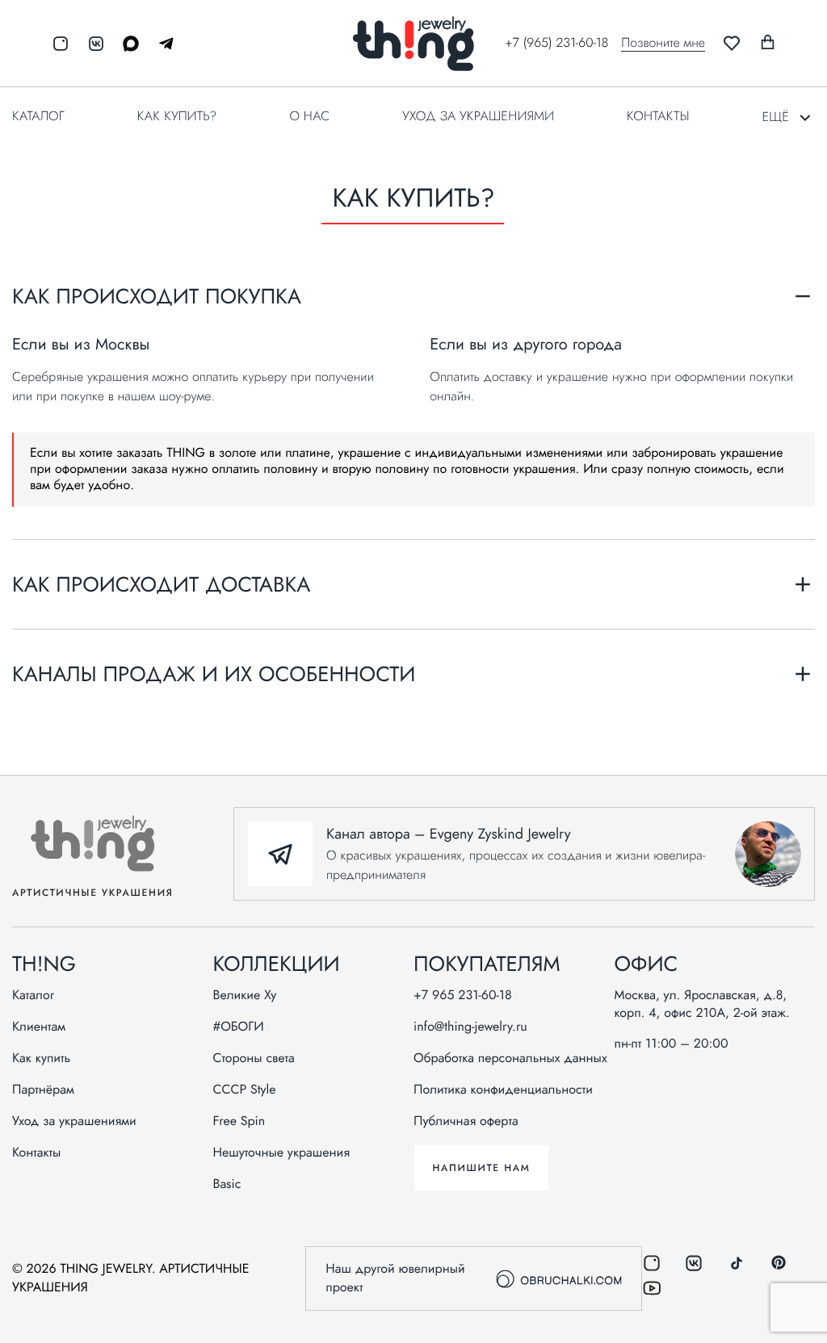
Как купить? (177, 116)
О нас (309, 116)
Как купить (41, 1059)
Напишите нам (481, 1168)
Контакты (658, 116)
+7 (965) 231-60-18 (556, 43)
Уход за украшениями (478, 116)
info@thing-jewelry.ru (470, 1027)
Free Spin (239, 1122)
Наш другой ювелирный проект (394, 1278)
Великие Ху (245, 996)
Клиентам (38, 1027)
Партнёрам (43, 1090)
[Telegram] (160, 43)
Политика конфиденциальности (503, 1090)
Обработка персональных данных (510, 1059)
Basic (227, 1185)
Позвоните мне (663, 44)
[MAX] (125, 43)
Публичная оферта (466, 1122)
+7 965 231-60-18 (463, 996)
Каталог (38, 116)
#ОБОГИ (238, 1027)
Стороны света (254, 1059)
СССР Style (244, 1090)
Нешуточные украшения (282, 1153)
